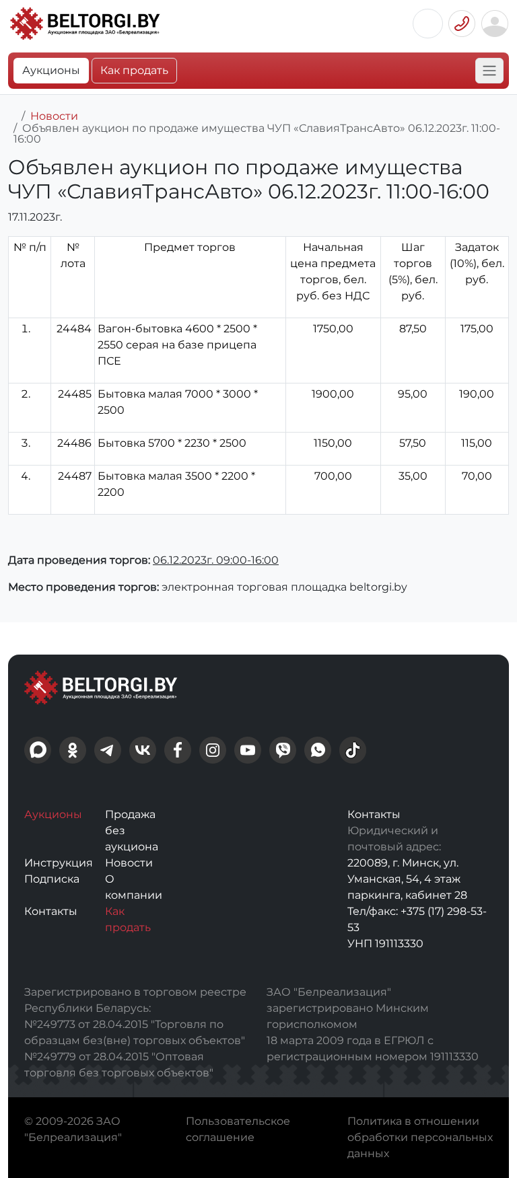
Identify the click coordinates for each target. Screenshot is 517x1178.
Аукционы (51, 70)
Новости (54, 116)
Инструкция (58, 862)
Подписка (51, 879)
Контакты (50, 911)
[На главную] (12, 116)
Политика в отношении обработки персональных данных (420, 1137)
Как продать (134, 70)
